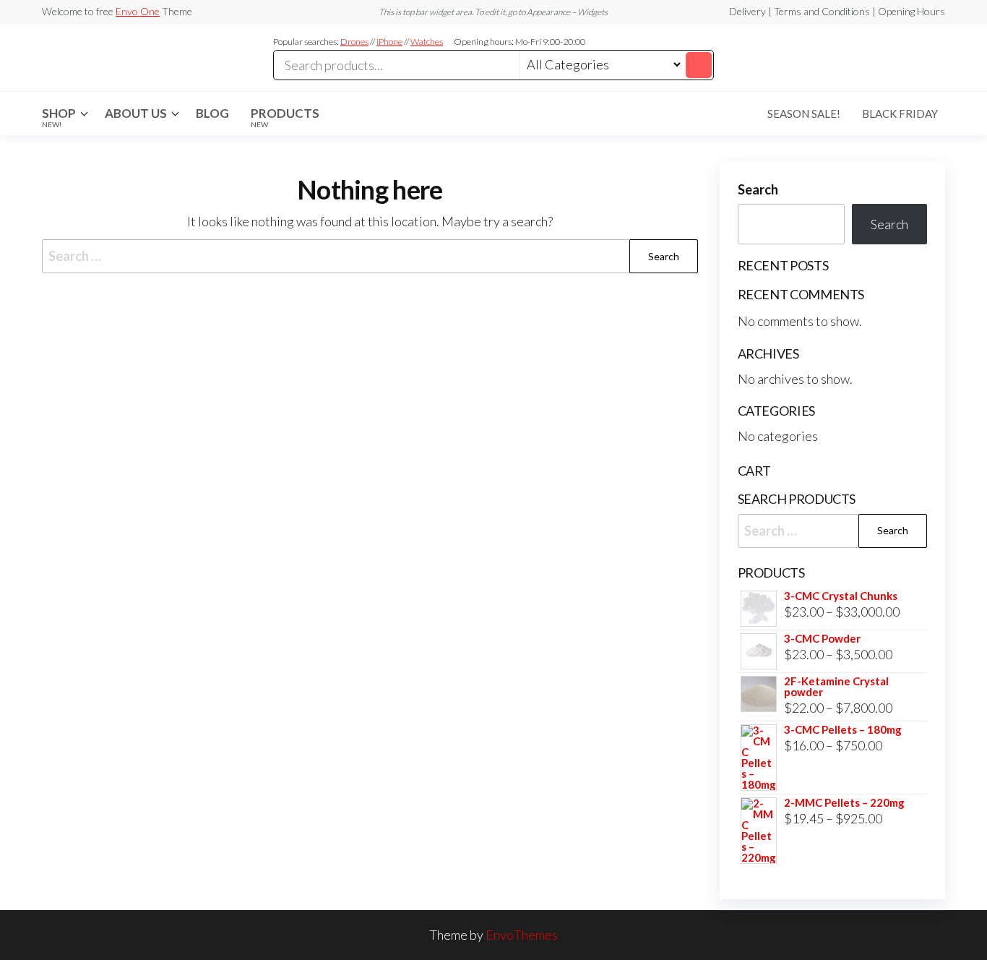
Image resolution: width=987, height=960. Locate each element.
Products (285, 117)
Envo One (138, 11)
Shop (59, 117)
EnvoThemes (522, 935)
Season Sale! (803, 113)
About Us (136, 113)
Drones (354, 41)
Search (758, 189)
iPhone (389, 41)
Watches (426, 41)
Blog (212, 113)
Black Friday (900, 113)
